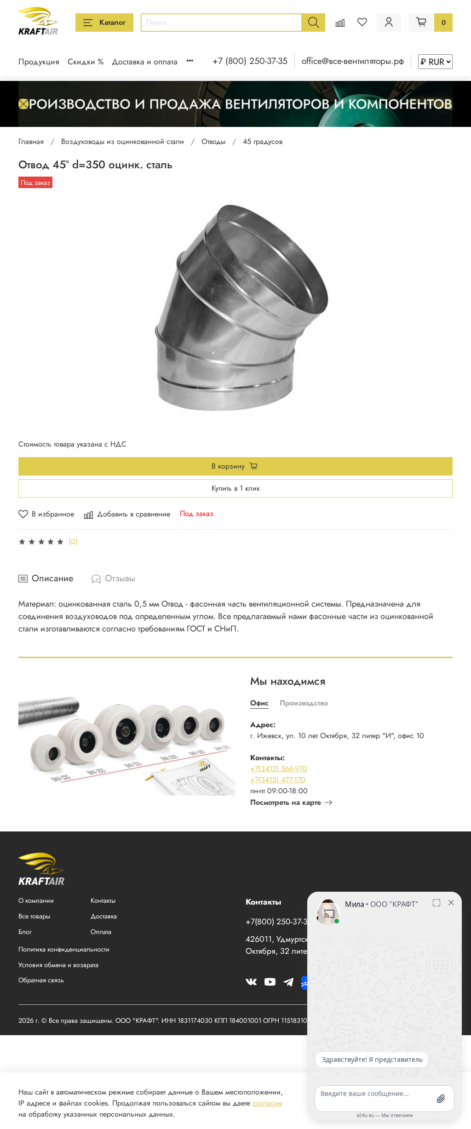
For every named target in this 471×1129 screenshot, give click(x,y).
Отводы (213, 141)
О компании (36, 900)
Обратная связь (41, 980)
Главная (31, 141)
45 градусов (262, 141)
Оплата (101, 931)
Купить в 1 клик (236, 488)
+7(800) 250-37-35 (279, 922)
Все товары (34, 916)
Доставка (104, 916)
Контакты (103, 900)
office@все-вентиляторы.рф (353, 60)
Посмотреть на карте (285, 802)
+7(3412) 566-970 (278, 768)
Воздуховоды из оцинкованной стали (122, 141)
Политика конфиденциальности (63, 949)
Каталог (112, 22)
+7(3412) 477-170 (277, 779)
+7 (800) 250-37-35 (250, 60)
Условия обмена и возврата (58, 964)
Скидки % (85, 62)
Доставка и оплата (145, 62)
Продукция (38, 62)
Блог (25, 931)
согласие (267, 1103)
